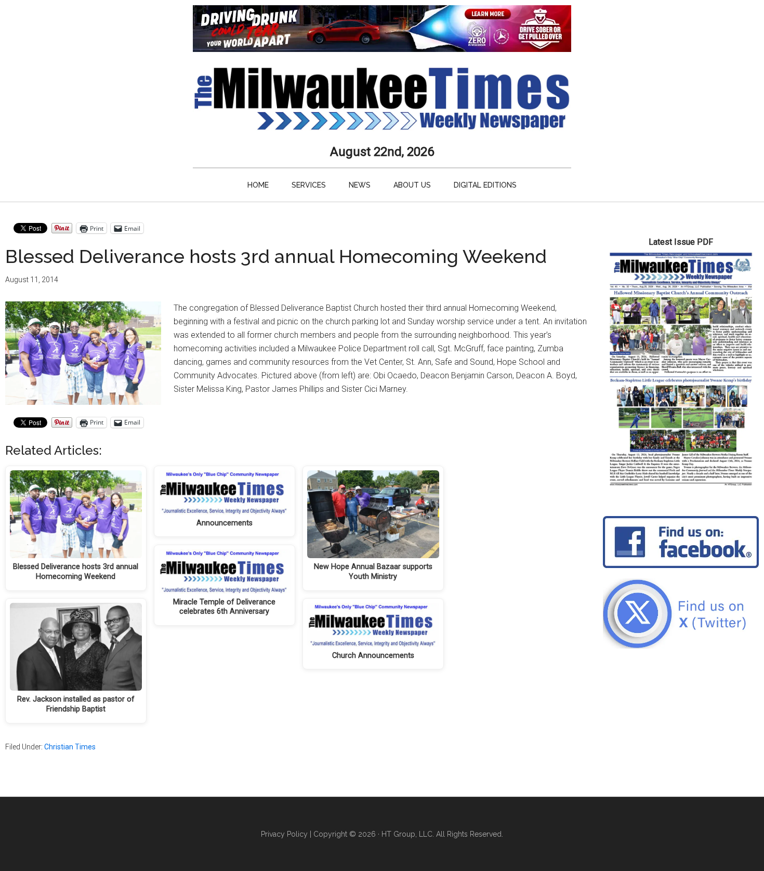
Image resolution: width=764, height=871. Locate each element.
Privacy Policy (284, 834)
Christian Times (70, 747)
